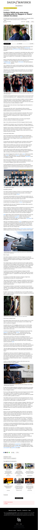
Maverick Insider (12, 510)
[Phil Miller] (5, 21)
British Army (9, 458)
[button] (28, 21)
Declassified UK (6, 456)
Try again (6, 503)
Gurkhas (5, 458)
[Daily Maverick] (19, 2)
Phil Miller (9, 21)
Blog (29, 510)
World (10, 456)
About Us (19, 510)
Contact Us (24, 510)
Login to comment (19, 498)
